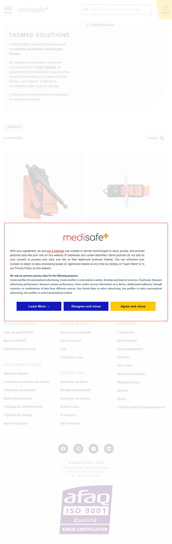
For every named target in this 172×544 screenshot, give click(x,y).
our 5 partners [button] (55, 251)
